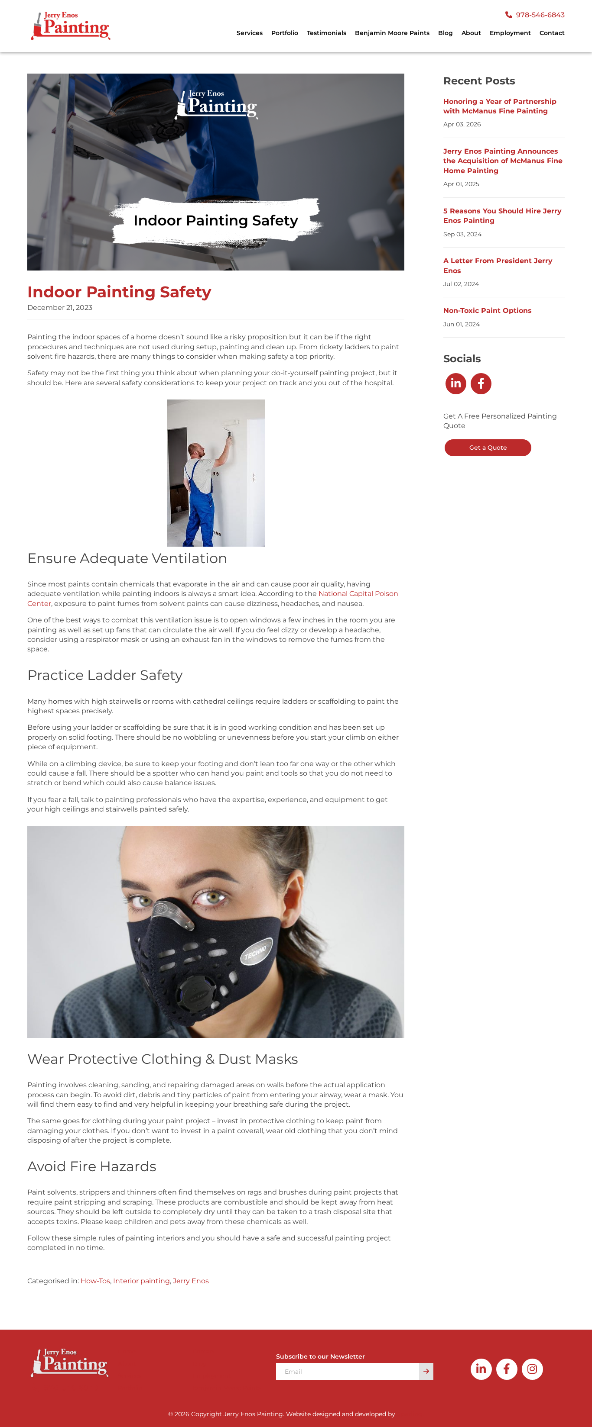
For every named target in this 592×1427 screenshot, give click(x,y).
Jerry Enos (191, 1281)
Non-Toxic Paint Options (487, 310)
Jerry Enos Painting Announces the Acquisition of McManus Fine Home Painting (503, 161)
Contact (552, 33)
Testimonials (326, 33)
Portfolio (284, 33)
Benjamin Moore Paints (392, 33)
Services (129, 1375)
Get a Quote (488, 447)
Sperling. (410, 1414)
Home (127, 1351)
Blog (445, 33)
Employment (510, 33)
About (471, 33)
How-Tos (95, 1281)
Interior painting (141, 1281)
